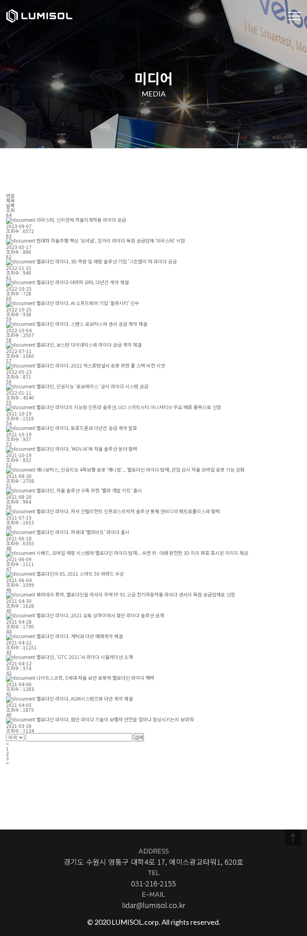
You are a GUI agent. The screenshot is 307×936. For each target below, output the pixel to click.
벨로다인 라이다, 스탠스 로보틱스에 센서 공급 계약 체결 (91, 323)
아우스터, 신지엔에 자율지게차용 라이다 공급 (81, 219)
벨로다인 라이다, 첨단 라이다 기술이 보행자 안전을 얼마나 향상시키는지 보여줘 (114, 719)
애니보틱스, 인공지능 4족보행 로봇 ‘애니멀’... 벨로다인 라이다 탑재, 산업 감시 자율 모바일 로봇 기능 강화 (140, 469)
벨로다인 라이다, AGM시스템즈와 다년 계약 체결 (84, 698)
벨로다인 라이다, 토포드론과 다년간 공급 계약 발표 (86, 427)
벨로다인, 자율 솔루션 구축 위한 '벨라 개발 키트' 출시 (89, 490)
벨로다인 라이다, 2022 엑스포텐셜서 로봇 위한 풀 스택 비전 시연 (100, 365)
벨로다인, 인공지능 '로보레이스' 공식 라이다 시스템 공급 (92, 386)
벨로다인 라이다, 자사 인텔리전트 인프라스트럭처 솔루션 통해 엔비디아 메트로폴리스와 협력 (128, 511)
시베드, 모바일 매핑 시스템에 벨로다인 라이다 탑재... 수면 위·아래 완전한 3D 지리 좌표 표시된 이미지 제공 (142, 552)
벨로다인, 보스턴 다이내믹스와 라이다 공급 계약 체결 (89, 344)
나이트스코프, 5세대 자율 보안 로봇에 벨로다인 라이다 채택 (95, 677)
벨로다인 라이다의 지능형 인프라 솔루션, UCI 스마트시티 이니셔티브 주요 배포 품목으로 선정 (128, 407)
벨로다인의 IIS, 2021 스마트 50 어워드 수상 (80, 573)
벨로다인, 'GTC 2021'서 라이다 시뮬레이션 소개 (84, 656)
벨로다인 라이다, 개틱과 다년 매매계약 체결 (79, 636)
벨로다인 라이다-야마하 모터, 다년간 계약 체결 (82, 282)
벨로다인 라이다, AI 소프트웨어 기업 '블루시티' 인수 (87, 302)
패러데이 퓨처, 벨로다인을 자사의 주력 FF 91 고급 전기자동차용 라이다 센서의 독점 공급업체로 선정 (135, 594)
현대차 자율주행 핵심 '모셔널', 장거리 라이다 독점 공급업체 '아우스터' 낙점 (110, 240)
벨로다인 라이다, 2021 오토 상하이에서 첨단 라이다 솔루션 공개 (100, 615)
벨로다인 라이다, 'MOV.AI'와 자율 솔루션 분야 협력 (86, 448)
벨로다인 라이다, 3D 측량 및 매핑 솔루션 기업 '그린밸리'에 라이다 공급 (106, 261)
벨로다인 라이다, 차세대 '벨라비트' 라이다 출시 (83, 531)
